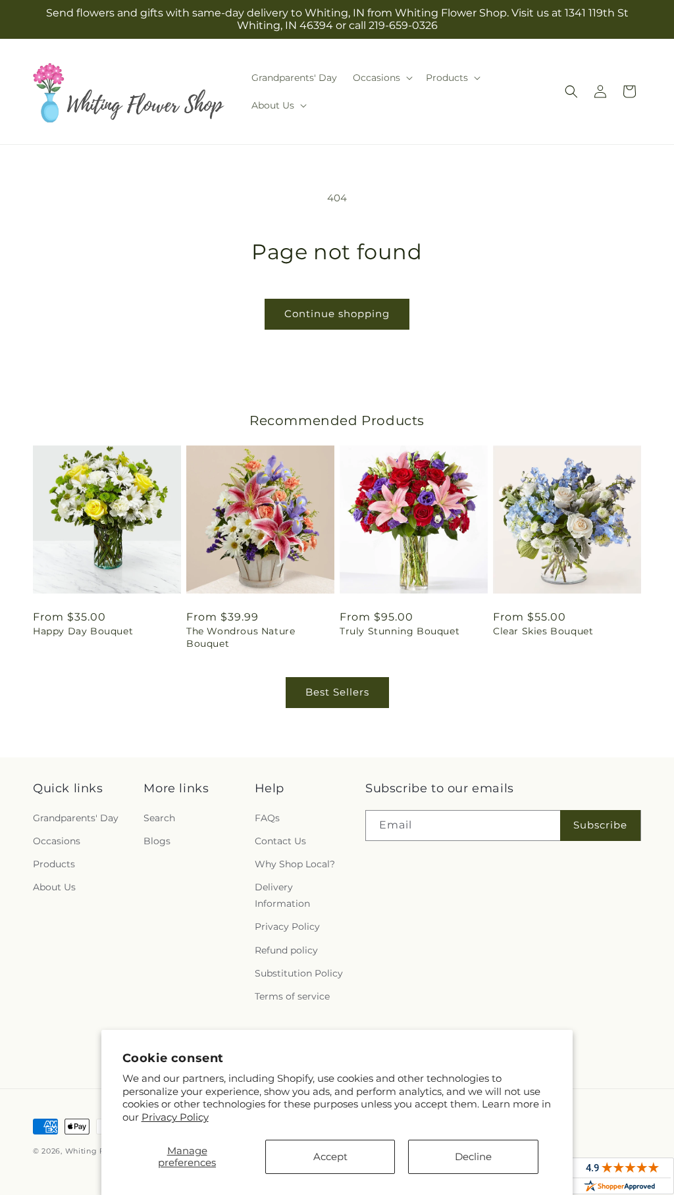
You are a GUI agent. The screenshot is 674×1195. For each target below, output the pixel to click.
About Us (54, 887)
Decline (473, 1156)
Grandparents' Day (75, 818)
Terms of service (292, 996)
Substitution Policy (299, 973)
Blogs (156, 841)
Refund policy (286, 950)
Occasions (56, 841)
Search (159, 818)
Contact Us (280, 841)
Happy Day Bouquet (83, 631)
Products (54, 864)
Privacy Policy (175, 1117)
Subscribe (600, 825)
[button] (381, 77)
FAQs (267, 818)
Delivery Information (282, 895)
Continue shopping (337, 313)
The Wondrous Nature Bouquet (240, 637)
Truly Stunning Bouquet (399, 631)
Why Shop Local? (295, 864)
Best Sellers (337, 692)
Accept (330, 1156)
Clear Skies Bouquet (543, 631)
